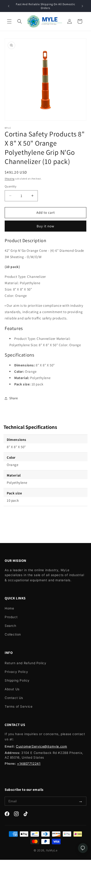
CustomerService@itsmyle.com (41, 746)
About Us (12, 689)
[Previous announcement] (9, 6)
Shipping (9, 178)
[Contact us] (83, 848)
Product (11, 617)
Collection (13, 634)
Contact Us (14, 698)
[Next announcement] (82, 6)
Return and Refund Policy (25, 663)
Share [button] (13, 398)
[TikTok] (25, 814)
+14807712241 (28, 763)
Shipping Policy (17, 680)
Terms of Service (19, 706)
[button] (9, 21)
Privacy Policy (16, 672)
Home (9, 608)
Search (10, 626)
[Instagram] (16, 814)
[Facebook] (7, 814)
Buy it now (45, 226)
